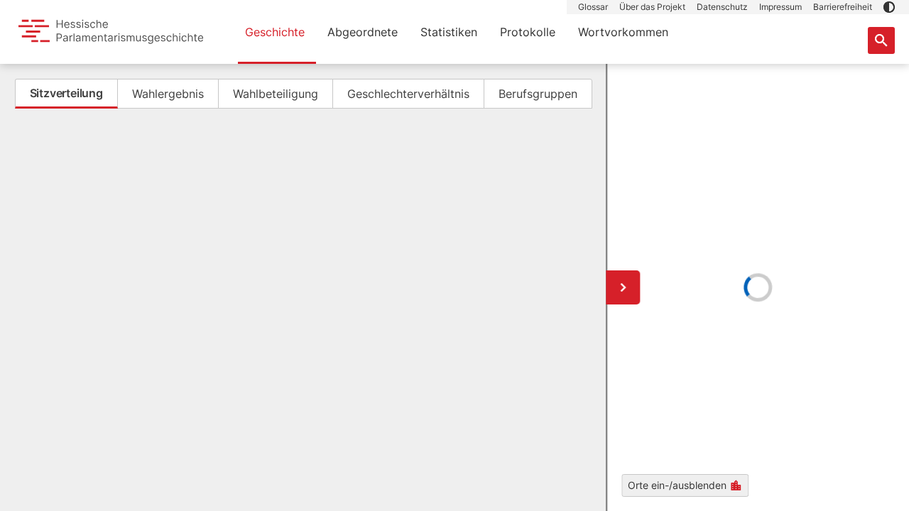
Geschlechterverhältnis (408, 94)
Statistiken (448, 32)
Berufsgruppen (538, 94)
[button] (889, 7)
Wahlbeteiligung (275, 94)
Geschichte (275, 32)
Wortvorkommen (623, 32)
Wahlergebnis (168, 94)
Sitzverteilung (66, 93)
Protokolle (527, 32)
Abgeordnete (362, 32)
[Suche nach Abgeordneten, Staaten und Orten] (881, 40)
